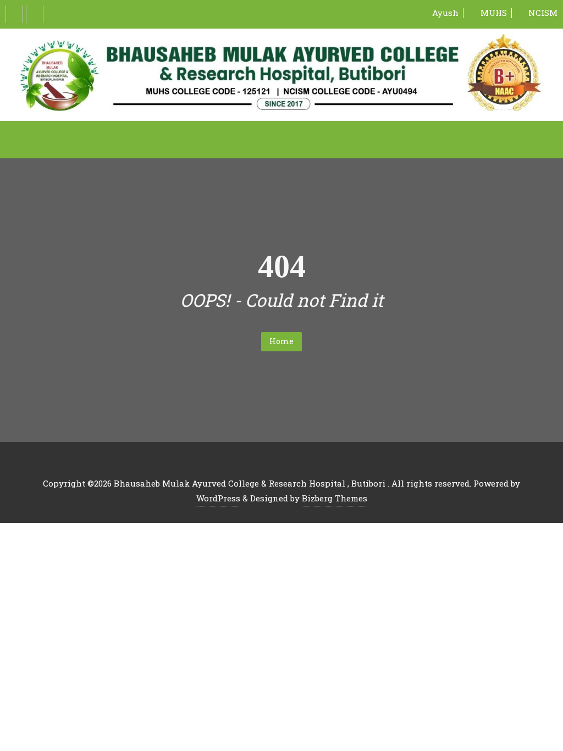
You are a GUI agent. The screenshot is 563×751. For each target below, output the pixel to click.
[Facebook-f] (14, 14)
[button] (281, 139)
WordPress (218, 498)
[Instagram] (34, 14)
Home (281, 341)
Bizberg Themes (334, 498)
